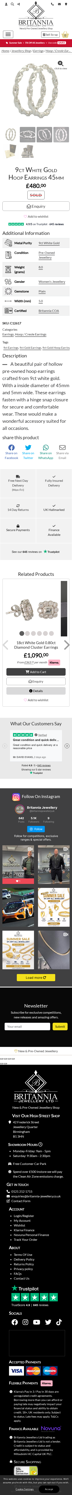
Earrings (38, 50)
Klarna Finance (24, 1230)
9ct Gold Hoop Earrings (57, 347)
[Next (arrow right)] (5, 1063)
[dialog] (36, 1485)
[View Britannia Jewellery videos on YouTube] (37, 1322)
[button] (12, 4)
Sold (36, 195)
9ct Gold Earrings (30, 347)
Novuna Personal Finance (31, 1235)
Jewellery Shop (45, 28)
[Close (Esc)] (13, 1058)
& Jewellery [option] (38, 1051)
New (22, 28)
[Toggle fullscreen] (5, 1058)
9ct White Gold (49, 243)
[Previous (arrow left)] (1, 1063)
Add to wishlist (38, 216)
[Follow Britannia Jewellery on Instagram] (25, 1322)
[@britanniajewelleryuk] (20, 809)
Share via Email (62, 455)
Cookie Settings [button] (25, 1489)
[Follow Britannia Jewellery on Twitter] (48, 1322)
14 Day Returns (18, 509)
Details (37, 691)
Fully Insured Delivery (54, 483)
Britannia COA (49, 310)
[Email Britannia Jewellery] (59, 4)
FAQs (18, 1273)
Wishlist (19, 1225)
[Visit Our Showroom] (66, 4)
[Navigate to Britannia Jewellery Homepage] (36, 14)
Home (5, 50)
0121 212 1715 (21, 1191)
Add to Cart (38, 672)
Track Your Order (25, 1239)
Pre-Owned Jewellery (47, 255)
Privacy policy (23, 1269)
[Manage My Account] (6, 4)
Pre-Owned (32, 28)
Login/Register (24, 1216)
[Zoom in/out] (1, 1058)
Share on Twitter (28, 455)
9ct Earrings (10, 347)
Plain (42, 291)
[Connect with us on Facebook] (14, 1322)
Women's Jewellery (52, 281)
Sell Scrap (51, 34)
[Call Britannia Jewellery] (52, 4)
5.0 (41, 301)
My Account (22, 1220)
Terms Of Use (23, 1254)
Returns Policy (24, 1264)
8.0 (41, 267)
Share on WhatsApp (45, 455)
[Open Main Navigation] (8, 34)
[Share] (9, 1058)
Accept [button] (49, 1489)
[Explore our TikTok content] (59, 1322)
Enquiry (38, 206)
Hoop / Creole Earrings (30, 334)
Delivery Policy (24, 1259)
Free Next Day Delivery (18, 485)
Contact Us (21, 1278)
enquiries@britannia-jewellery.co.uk (36, 1196)
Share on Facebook (11, 455)
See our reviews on (27, 552)
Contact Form (20, 1201)
